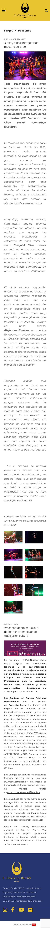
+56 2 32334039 (28, 892)
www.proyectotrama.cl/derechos (20, 691)
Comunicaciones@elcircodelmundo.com (22, 901)
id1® (34, 925)
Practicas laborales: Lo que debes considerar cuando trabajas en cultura (21, 631)
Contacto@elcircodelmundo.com (19, 896)
